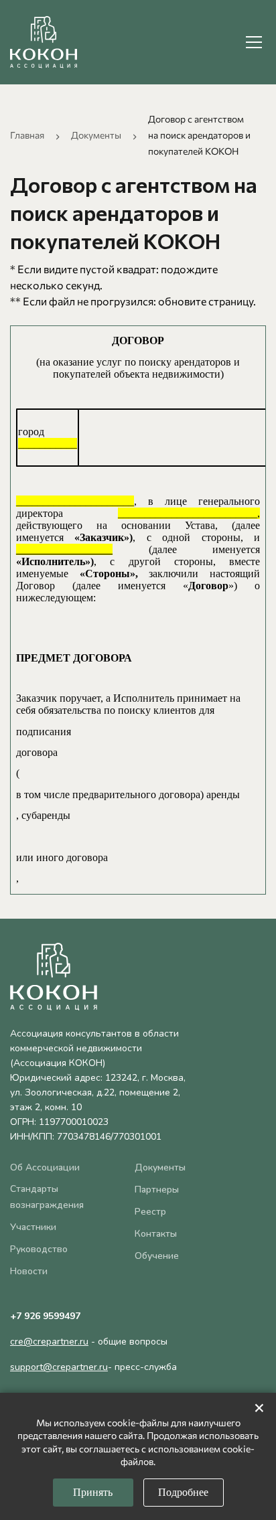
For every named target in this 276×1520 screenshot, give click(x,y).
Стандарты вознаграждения (47, 1197)
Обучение (157, 1255)
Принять (93, 1492)
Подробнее (183, 1492)
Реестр (150, 1211)
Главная (27, 135)
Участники (33, 1227)
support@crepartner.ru (59, 1367)
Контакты (156, 1233)
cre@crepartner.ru (49, 1341)
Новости (29, 1271)
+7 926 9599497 (45, 1316)
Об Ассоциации (45, 1167)
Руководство (39, 1249)
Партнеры (157, 1189)
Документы (96, 135)
